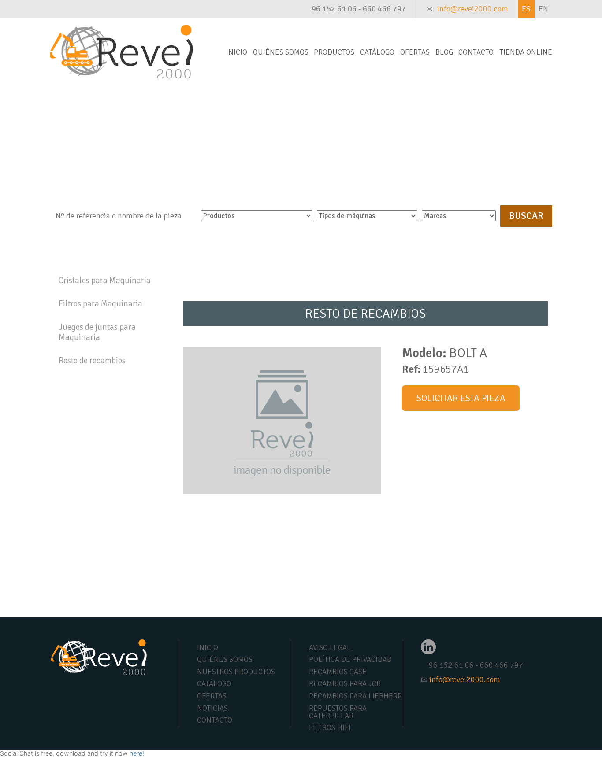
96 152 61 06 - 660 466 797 (359, 9)
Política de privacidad (350, 659)
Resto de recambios (92, 360)
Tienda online (525, 52)
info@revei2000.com (472, 9)
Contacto (476, 52)
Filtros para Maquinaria (100, 304)
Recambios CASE (338, 671)
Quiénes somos (280, 52)
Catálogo (377, 52)
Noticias (212, 708)
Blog (444, 52)
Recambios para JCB (345, 683)
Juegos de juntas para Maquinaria (97, 332)
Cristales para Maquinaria (105, 280)
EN (543, 9)
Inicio (236, 52)
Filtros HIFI (330, 727)
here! (137, 753)
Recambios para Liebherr (355, 696)
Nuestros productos (236, 671)
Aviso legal (330, 647)
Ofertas (415, 52)
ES (526, 9)
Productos (334, 52)
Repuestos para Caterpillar (338, 712)
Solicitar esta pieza (460, 398)
